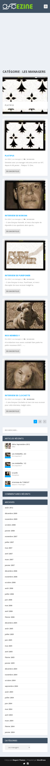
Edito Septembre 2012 (21, 444)
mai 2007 (8, 548)
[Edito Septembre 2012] (8, 446)
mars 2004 (9, 721)
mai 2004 (8, 709)
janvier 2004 (10, 732)
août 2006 (9, 588)
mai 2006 (8, 605)
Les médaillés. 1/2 (19, 463)
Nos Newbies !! (12, 335)
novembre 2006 (11, 577)
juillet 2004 (9, 697)
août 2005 (9, 628)
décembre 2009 (11, 513)
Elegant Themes (19, 760)
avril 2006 (9, 611)
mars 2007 (9, 559)
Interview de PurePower (17, 275)
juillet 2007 (9, 542)
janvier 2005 (10, 663)
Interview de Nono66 (16, 215)
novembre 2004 (11, 675)
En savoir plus (12, 171)
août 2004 (9, 692)
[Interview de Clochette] (25, 375)
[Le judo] (8, 474)
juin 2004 (8, 703)
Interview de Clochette (17, 395)
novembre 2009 (11, 519)
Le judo (15, 473)
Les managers (16, 159)
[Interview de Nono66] (25, 195)
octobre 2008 (10, 525)
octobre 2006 (10, 582)
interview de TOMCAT (20, 482)
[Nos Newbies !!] (25, 315)
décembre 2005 (11, 623)
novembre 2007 (11, 536)
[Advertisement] (25, 39)
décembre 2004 (11, 669)
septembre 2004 (11, 686)
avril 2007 (9, 554)
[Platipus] (25, 135)
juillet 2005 (9, 634)
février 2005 (9, 657)
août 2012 (9, 508)
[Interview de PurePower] (25, 255)
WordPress (41, 760)
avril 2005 (9, 651)
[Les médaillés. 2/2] (8, 455)
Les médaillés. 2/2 (19, 454)
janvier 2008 (10, 531)
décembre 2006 (11, 571)
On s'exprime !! (17, 456)
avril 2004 (9, 715)
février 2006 (9, 617)
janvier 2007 (10, 565)
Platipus (9, 105)
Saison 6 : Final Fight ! (19, 485)
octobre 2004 (10, 680)
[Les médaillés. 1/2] (8, 465)
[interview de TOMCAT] (8, 484)
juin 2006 (8, 600)
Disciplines (15, 475)
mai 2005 (8, 646)
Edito (13, 447)
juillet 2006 (9, 594)
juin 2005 (8, 640)
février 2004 (9, 726)
